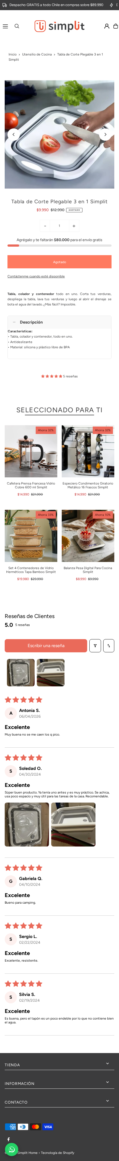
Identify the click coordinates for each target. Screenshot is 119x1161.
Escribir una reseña (46, 645)
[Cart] (115, 26)
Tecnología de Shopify (57, 1153)
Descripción (31, 322)
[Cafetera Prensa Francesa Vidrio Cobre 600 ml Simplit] (31, 451)
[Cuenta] (106, 26)
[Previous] (13, 134)
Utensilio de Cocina (37, 54)
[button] (52, 376)
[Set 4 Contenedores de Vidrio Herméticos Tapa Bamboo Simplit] (31, 536)
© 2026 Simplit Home (21, 1153)
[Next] (105, 134)
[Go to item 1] (21, 672)
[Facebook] (8, 1139)
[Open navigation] (5, 25)
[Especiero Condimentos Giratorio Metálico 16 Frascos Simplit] (88, 451)
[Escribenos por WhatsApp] (11, 1149)
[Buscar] (17, 26)
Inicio (13, 54)
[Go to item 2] (50, 672)
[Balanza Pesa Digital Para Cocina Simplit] (88, 536)
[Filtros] (95, 645)
